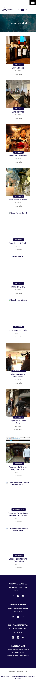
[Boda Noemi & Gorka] (18, 313)
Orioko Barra (18, 196)
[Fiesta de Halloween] (18, 138)
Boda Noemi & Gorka (18, 330)
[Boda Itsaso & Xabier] (18, 182)
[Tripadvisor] (23, 596)
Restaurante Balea (18, 370)
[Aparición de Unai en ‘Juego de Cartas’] (18, 449)
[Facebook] (18, 596)
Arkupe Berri (18, 152)
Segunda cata (18, 68)
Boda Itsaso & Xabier (18, 200)
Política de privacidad (18, 676)
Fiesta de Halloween (18, 156)
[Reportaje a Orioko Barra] (18, 403)
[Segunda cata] (18, 50)
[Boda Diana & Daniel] (18, 226)
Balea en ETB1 (18, 287)
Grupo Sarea (18, 64)
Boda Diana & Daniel (18, 243)
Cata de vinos (18, 112)
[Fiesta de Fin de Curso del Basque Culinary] (18, 496)
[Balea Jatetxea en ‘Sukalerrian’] (18, 357)
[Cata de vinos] (18, 94)
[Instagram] (13, 596)
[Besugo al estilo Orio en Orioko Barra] (18, 542)
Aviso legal (5, 676)
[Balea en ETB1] (18, 270)
